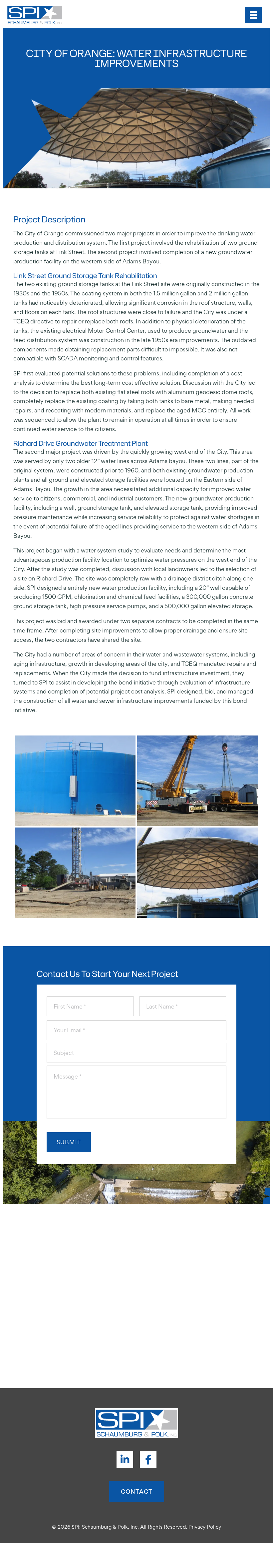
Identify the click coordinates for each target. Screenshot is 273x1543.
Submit (69, 1142)
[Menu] (253, 15)
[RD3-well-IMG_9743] (75, 873)
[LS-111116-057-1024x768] (197, 780)
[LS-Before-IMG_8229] (75, 780)
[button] (125, 1459)
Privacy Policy (204, 1526)
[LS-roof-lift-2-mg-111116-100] (197, 873)
